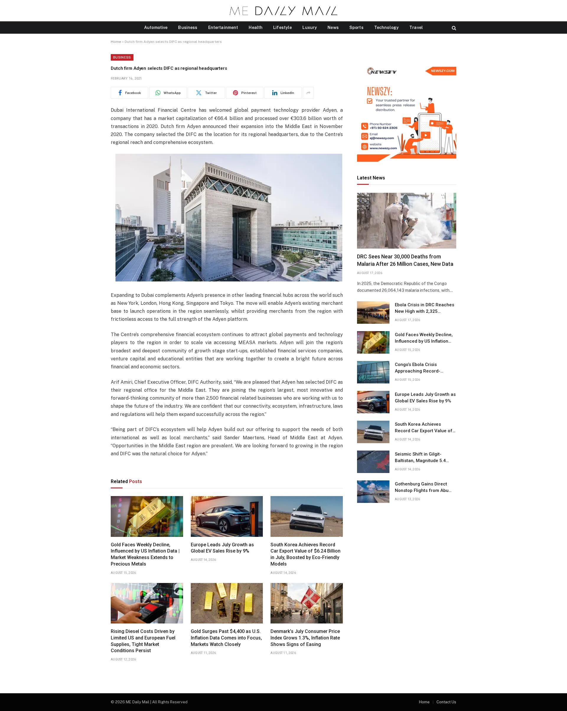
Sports (356, 27)
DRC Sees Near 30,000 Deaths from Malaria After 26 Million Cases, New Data (405, 260)
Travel (416, 27)
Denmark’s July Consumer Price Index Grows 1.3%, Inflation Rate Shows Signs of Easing (305, 638)
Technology (386, 27)
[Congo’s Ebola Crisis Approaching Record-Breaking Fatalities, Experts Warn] (373, 372)
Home (116, 42)
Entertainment (223, 27)
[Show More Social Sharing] (308, 93)
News (333, 27)
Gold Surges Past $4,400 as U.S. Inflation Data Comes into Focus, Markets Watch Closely (226, 638)
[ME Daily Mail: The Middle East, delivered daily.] (283, 10)
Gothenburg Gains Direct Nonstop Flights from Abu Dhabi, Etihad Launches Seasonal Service (422, 487)
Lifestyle (282, 27)
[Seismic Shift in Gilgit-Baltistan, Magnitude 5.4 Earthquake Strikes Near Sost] (373, 462)
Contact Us (446, 702)
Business (187, 27)
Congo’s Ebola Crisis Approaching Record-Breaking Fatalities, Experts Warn (423, 368)
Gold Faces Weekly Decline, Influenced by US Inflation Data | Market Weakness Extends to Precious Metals (145, 554)
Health (256, 27)
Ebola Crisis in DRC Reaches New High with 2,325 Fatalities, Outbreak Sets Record (424, 308)
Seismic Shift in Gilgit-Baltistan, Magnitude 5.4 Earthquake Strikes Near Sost (425, 457)
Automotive (155, 27)
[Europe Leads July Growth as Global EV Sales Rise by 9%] (227, 516)
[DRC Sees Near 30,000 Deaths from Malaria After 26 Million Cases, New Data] (406, 221)
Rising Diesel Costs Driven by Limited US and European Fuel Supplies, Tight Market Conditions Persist (143, 641)
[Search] (453, 28)
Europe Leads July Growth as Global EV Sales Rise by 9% (222, 548)
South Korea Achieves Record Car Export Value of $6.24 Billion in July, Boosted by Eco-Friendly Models (305, 554)
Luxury (309, 27)
